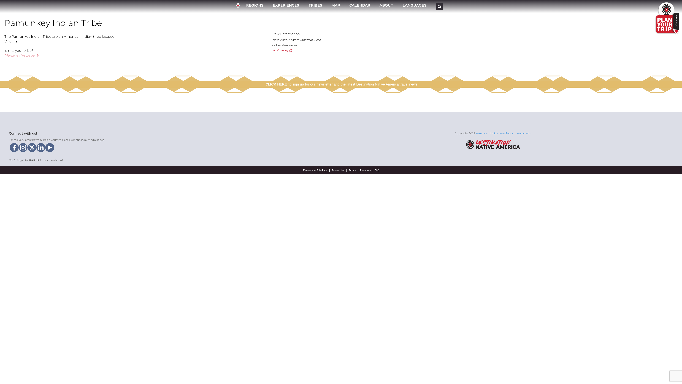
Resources (365, 170)
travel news (408, 84)
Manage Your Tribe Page (315, 170)
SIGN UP (33, 160)
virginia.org (280, 50)
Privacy (352, 170)
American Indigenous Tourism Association (504, 133)
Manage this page (20, 55)
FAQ (377, 170)
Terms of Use (338, 170)
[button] (254, 6)
